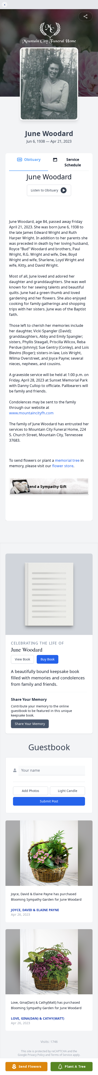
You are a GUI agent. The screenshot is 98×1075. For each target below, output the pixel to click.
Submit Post (49, 801)
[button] (49, 853)
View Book (22, 659)
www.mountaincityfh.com (31, 412)
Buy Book (47, 659)
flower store (62, 465)
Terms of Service (61, 1055)
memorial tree (67, 460)
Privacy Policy (36, 1055)
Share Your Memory (30, 724)
